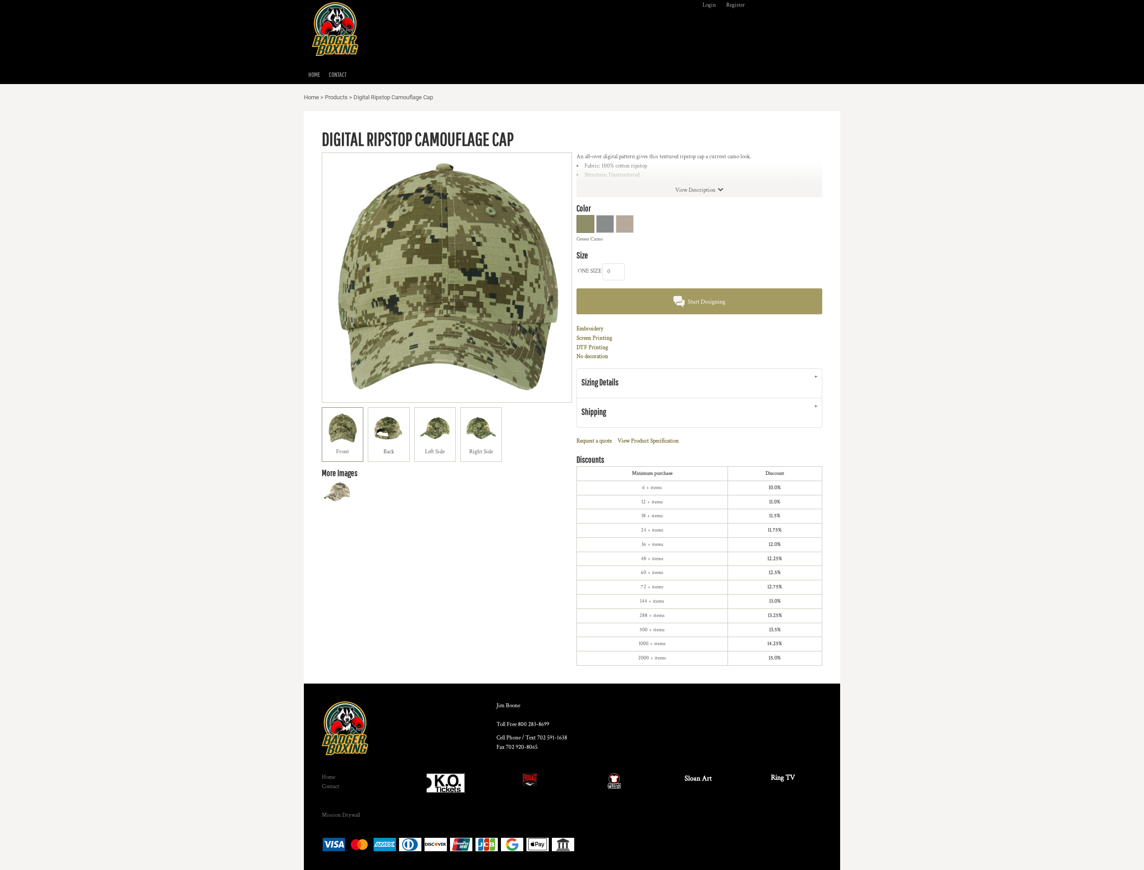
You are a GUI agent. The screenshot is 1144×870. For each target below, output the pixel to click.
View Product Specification (648, 441)
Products (336, 97)
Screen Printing (594, 338)
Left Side (435, 452)
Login (709, 5)
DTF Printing (592, 347)
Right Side (481, 452)
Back (388, 452)
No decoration (592, 356)
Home (311, 97)
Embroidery (589, 329)
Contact (330, 786)
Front (342, 452)
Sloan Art (698, 778)
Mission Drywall (341, 815)
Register (735, 5)
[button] (445, 783)
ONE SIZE (589, 271)
